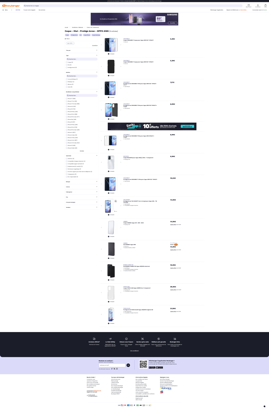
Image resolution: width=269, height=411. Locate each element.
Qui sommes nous (115, 379)
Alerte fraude (139, 399)
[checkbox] (66, 62)
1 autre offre (173, 224)
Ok (128, 365)
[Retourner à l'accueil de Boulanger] (11, 6)
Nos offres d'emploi (165, 379)
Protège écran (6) (72, 67)
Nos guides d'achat (91, 385)
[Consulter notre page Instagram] (117, 369)
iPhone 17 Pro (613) (72, 101)
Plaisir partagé (114, 381)
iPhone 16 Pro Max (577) (74, 117)
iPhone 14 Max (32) (72, 135)
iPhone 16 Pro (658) (72, 114)
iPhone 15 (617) (71, 122)
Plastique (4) (71, 81)
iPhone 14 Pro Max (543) (74, 143)
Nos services (114, 384)
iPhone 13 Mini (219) (72, 148)
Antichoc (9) (71, 158)
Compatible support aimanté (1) (76, 164)
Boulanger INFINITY (115, 394)
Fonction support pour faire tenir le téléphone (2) (80, 171)
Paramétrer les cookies (141, 385)
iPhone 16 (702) (71, 109)
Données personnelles (141, 384)
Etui (80, 35)
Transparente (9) (72, 174)
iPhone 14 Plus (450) (73, 137)
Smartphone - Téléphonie (77, 27)
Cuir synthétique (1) (73, 79)
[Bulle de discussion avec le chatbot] (264, 406)
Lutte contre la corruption (142, 392)
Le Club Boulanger (115, 389)
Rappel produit (139, 398)
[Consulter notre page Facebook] (112, 369)
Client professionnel (116, 392)
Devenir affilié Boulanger (166, 382)
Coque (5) (70, 62)
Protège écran (74, 35)
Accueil (66, 27)
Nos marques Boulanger (117, 385)
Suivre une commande (92, 382)
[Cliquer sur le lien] (134, 19)
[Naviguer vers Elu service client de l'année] (171, 392)
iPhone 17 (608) (72, 98)
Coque (67, 35)
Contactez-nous (91, 379)
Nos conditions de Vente (142, 379)
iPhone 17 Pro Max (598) (74, 104)
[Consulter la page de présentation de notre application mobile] (152, 368)
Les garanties (139, 381)
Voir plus (82, 151)
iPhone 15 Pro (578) (72, 127)
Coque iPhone (87, 35)
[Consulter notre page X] (114, 369)
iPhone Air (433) (72, 106)
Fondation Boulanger (116, 390)
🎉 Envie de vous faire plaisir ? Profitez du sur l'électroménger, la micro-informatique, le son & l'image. (134, 1)
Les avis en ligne (140, 390)
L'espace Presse (115, 382)
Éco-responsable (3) (73, 177)
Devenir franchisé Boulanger (167, 381)
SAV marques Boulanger (117, 387)
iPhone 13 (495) (71, 145)
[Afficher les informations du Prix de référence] (176, 243)
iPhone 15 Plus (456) (73, 124)
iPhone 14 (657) (72, 132)
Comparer (112, 53)
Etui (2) (69, 65)
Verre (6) (70, 87)
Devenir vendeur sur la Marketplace (168, 385)
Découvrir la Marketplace (166, 384)
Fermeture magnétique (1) (74, 169)
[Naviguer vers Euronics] (171, 388)
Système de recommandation (143, 389)
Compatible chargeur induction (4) (76, 161)
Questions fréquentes (92, 381)
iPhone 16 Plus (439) (73, 111)
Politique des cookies (141, 387)
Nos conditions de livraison (93, 384)
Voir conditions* (134, 351)
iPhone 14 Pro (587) (72, 140)
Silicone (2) (70, 84)
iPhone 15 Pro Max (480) (74, 130)
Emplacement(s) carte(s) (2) (75, 166)
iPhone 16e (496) (72, 119)
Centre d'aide (90, 387)
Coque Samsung (96, 35)
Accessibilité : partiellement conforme (145, 394)
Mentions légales (140, 382)
